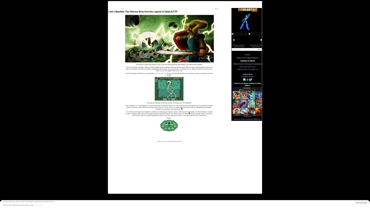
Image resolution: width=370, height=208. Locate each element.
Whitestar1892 (159, 73)
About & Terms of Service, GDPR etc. (247, 119)
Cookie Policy (38, 205)
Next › (217, 9)
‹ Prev (122, 9)
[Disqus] (169, 169)
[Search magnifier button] (261, 49)
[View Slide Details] (247, 22)
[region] (247, 22)
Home (247, 55)
